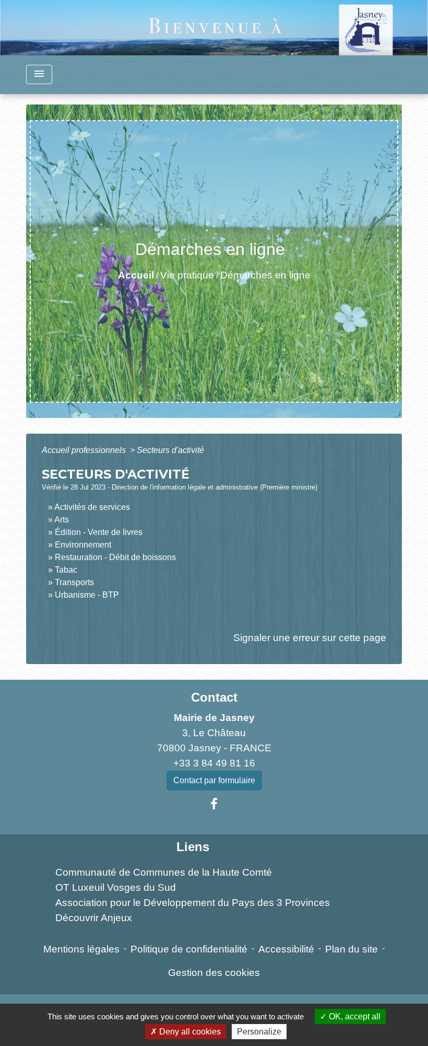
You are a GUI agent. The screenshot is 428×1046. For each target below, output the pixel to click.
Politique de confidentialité (188, 949)
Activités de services (92, 507)
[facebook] (214, 804)
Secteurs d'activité (170, 450)
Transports (74, 582)
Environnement (83, 544)
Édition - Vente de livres (98, 532)
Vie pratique (187, 275)
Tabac (66, 569)
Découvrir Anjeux (93, 917)
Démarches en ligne (265, 275)
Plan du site (351, 949)
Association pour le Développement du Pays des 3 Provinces (192, 902)
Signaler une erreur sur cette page (309, 637)
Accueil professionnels (85, 450)
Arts (61, 519)
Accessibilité (286, 949)
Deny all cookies (189, 1031)
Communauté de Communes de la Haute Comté (163, 872)
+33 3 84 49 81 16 (214, 763)
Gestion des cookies (214, 972)
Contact (214, 697)
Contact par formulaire (214, 780)
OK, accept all (354, 1016)
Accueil (136, 275)
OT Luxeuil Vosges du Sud (115, 887)
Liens (192, 847)
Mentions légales (81, 949)
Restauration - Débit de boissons (115, 557)
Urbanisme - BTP (87, 594)
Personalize (259, 1031)
